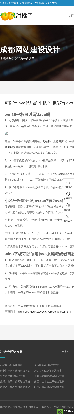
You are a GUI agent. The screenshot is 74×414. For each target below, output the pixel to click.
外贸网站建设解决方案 (12, 376)
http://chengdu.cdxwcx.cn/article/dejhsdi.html (44, 311)
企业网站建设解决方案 (46, 365)
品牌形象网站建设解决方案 (49, 376)
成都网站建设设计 (30, 49)
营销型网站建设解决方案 (48, 370)
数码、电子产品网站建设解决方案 (19, 381)
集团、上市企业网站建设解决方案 (53, 381)
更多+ (65, 351)
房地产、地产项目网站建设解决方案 (20, 386)
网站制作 (47, 141)
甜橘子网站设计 (62, 407)
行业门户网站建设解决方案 (15, 370)
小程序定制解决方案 (11, 365)
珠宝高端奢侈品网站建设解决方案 (53, 386)
